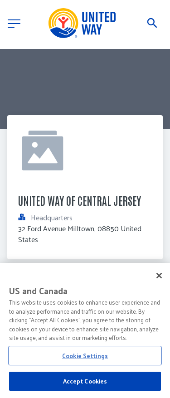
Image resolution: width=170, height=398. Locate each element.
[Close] (159, 276)
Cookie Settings (85, 355)
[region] (85, 330)
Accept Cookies (85, 381)
